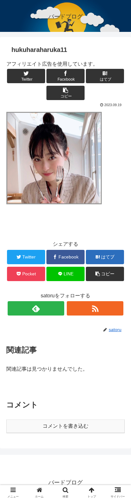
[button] (117, 497)
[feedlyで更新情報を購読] (36, 308)
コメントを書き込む (65, 426)
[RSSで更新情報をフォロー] (95, 308)
